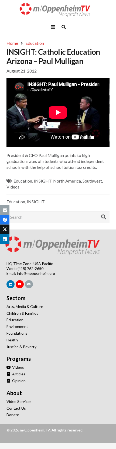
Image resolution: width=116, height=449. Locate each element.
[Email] (29, 284)
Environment (17, 326)
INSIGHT (43, 180)
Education (22, 180)
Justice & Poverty (21, 346)
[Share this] (4, 219)
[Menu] (53, 27)
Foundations (17, 333)
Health (12, 340)
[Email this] (4, 210)
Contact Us (16, 408)
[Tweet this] (4, 229)
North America (67, 180)
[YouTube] (20, 284)
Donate (12, 414)
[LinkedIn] (10, 284)
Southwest (92, 180)
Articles (18, 374)
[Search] (103, 217)
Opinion (18, 380)
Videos (12, 186)
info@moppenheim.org (36, 273)
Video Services (19, 401)
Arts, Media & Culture (24, 306)
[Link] (58, 10)
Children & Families (22, 313)
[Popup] (64, 27)
